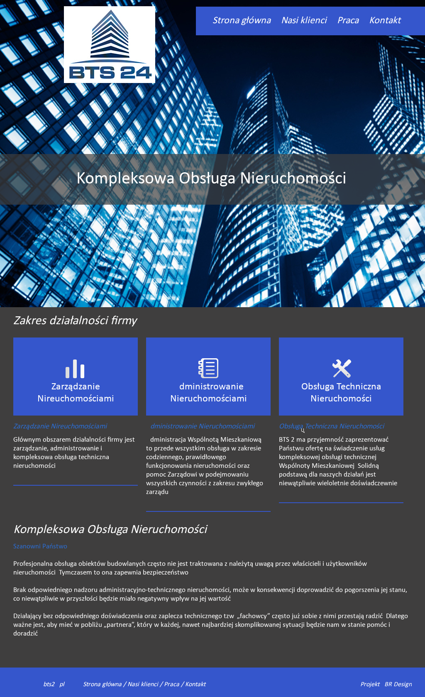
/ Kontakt (192, 684)
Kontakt (385, 21)
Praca (348, 21)
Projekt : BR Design (386, 684)
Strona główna (241, 21)
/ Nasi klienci (140, 684)
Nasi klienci (304, 21)
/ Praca (168, 684)
